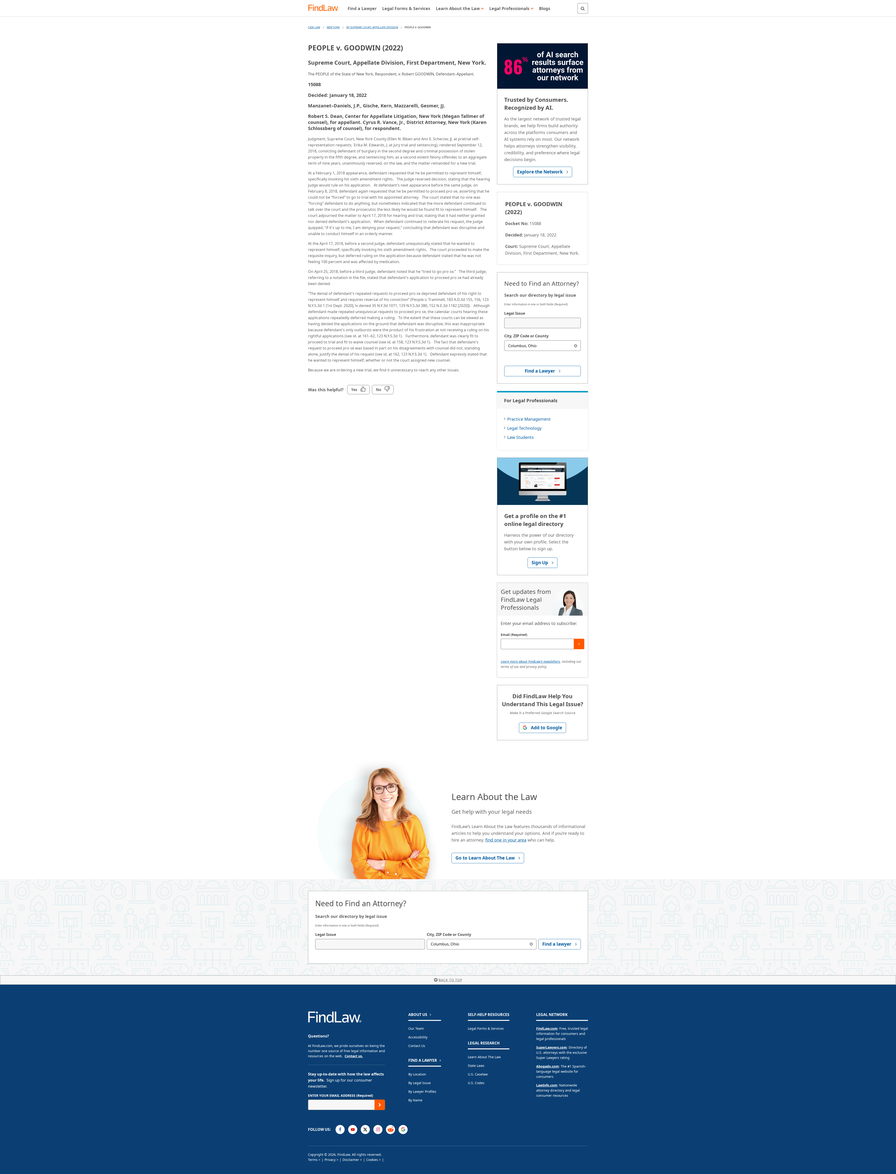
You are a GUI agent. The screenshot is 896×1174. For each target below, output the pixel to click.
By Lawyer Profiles (422, 1091)
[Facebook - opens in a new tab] (340, 1129)
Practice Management (529, 419)
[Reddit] (390, 1129)
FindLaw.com (546, 1028)
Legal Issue (514, 313)
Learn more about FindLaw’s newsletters (530, 661)
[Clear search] (575, 345)
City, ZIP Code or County (526, 335)
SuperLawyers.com (551, 1047)
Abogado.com (547, 1066)
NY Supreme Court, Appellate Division (372, 27)
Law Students (520, 437)
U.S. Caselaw (478, 1074)
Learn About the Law (484, 1057)
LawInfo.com (546, 1085)
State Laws (476, 1065)
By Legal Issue (419, 1083)
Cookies (372, 1159)
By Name (415, 1100)
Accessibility (417, 1037)
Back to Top (450, 980)
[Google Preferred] (403, 1129)
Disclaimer (351, 1159)
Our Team (416, 1028)
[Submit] (579, 644)
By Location (417, 1074)
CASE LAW (314, 27)
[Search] (583, 8)
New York (333, 27)
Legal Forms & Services (486, 1028)
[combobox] (542, 323)
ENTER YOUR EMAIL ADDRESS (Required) (340, 1095)
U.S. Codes (476, 1083)
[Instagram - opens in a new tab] (377, 1129)
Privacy (330, 1159)
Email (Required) (514, 634)
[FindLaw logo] (325, 8)
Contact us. (354, 1056)
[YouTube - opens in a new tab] (352, 1129)
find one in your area (505, 840)
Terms (313, 1159)
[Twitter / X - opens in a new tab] (365, 1129)
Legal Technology (524, 428)
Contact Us (416, 1046)
